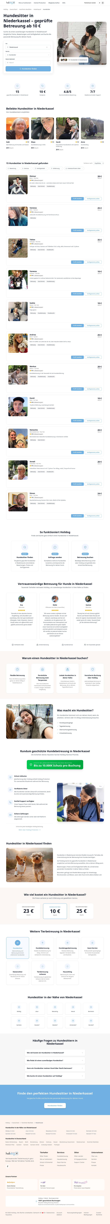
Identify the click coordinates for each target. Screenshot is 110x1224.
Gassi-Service (61, 1162)
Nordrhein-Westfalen (25, 9)
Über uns (94, 1156)
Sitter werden (78, 1156)
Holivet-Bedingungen (88, 1214)
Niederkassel (37, 9)
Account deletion (59, 1214)
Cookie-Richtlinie (99, 1214)
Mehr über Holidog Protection (28, 830)
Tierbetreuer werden (90, 3)
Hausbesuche (61, 1165)
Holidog (5, 9)
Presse (93, 1162)
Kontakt (93, 1165)
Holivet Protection (40, 3)
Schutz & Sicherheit (46, 1162)
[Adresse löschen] (47, 47)
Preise (42, 1165)
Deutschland (13, 9)
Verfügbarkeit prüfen (93, 198)
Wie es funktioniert (25, 3)
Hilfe (63, 3)
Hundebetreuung (62, 1156)
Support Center (79, 1162)
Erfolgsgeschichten (80, 1159)
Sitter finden (44, 1156)
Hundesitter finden (29, 69)
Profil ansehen (77, 198)
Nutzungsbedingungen (74, 1213)
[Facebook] (8, 1166)
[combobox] (29, 47)
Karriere (94, 1159)
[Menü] (101, 3)
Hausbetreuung (62, 1159)
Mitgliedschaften (54, 3)
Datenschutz (50, 1213)
